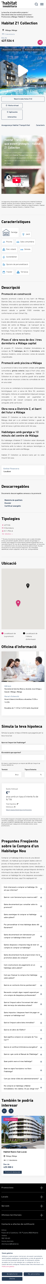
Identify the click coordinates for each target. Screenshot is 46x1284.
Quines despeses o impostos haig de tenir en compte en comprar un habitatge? (21, 946)
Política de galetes (8, 1266)
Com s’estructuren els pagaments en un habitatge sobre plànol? (19, 966)
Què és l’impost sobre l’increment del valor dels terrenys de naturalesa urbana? (21, 1004)
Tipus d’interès (30, 770)
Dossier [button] (8, 503)
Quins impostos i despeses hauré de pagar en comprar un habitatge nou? (21, 1014)
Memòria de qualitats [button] (13, 500)
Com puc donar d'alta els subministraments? (21, 1079)
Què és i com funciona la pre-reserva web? (20, 897)
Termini (4, 770)
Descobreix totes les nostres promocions (16, 15)
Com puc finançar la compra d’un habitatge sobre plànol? (20, 976)
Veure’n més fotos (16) (23, 99)
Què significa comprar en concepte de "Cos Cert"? (21, 1038)
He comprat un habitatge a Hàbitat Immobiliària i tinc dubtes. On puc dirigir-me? (21, 1087)
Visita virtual (13, 106)
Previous (4, 1111)
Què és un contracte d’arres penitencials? (20, 985)
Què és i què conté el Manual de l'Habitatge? (21, 1054)
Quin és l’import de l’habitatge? (13, 743)
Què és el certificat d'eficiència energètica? (21, 1047)
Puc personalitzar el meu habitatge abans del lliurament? (21, 926)
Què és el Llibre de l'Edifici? (15, 1030)
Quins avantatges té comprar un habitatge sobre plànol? (20, 916)
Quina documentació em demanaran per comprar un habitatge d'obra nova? (19, 936)
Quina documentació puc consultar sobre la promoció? (20, 906)
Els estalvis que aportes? (11, 753)
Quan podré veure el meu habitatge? (18, 1061)
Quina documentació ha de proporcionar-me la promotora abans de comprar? (22, 956)
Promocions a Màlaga (9, 17)
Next (11, 1111)
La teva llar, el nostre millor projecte (14, 12)
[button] (18, 603)
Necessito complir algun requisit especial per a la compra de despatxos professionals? (21, 994)
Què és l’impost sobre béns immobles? (19, 1023)
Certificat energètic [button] (13, 506)
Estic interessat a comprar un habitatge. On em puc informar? (21, 888)
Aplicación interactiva (13, 114)
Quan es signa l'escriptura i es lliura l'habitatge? (17, 1070)
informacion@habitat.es (10, 1244)
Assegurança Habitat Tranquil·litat (15, 125)
